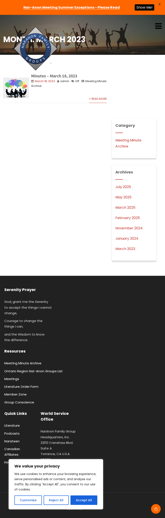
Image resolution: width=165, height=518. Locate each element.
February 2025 (127, 217)
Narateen (12, 441)
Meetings (11, 379)
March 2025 (125, 207)
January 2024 (126, 238)
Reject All (56, 500)
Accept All (84, 500)
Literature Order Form (21, 386)
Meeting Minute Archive (22, 363)
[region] (56, 484)
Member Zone (15, 394)
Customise (28, 500)
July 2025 (123, 186)
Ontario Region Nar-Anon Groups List (33, 371)
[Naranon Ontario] (35, 48)
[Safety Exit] (156, 509)
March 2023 (125, 248)
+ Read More (98, 99)
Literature (12, 425)
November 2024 (129, 228)
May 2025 (123, 197)
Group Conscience (19, 402)
